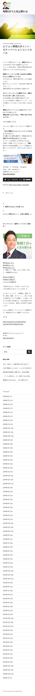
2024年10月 (6, 483)
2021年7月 (6, 638)
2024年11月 (6, 479)
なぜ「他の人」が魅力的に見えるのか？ (16, 364)
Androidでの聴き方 (9, 279)
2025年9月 (6, 440)
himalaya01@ (17, 43)
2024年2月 (6, 515)
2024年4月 (6, 507)
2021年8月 (6, 634)
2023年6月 (6, 547)
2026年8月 (6, 396)
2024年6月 (6, 499)
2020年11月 (6, 670)
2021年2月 (6, 658)
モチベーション (9, 193)
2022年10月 (6, 579)
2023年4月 (6, 555)
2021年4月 (6, 650)
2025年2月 (6, 468)
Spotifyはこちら (9, 265)
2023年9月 (6, 535)
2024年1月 (6, 519)
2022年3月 (6, 606)
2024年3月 (6, 511)
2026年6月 (6, 404)
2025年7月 (6, 448)
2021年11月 (6, 622)
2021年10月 (6, 626)
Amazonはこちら (9, 267)
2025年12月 (6, 428)
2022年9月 (6, 582)
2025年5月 (6, 456)
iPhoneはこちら (9, 263)
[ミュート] (24, 180)
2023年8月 (6, 539)
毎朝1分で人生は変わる (15, 11)
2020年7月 (6, 678)
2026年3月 (6, 416)
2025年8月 (6, 444)
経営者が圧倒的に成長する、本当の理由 (16, 372)
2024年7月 (6, 495)
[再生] (5, 180)
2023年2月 (6, 563)
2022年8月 (6, 586)
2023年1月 (6, 567)
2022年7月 (6, 590)
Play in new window (15, 185)
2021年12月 (6, 618)
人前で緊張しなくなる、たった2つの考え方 (17, 368)
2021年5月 (6, 646)
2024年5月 (6, 503)
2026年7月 (6, 400)
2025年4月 (6, 460)
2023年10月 (6, 531)
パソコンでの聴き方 (9, 282)
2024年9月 (6, 487)
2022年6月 (6, 594)
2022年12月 (6, 571)
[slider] (28, 179)
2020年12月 (6, 666)
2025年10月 (6, 436)
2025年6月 (6, 452)
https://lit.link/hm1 (8, 338)
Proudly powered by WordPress (12, 691)
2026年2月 (6, 420)
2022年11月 (6, 575)
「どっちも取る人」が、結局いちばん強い (17, 376)
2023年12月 (6, 523)
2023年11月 (6, 527)
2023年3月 (6, 559)
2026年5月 (6, 408)
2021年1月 (6, 662)
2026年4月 (6, 412)
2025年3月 (6, 464)
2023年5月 (6, 551)
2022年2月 (6, 610)
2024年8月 (6, 491)
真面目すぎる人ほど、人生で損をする (15, 380)
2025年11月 (6, 432)
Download (26, 185)
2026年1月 (6, 424)
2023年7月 (6, 543)
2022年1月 (6, 614)
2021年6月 (6, 642)
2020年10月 (6, 674)
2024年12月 (6, 476)
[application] (17, 180)
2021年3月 (6, 654)
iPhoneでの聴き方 (9, 277)
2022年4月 (6, 602)
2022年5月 (6, 598)
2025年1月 (6, 472)
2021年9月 (6, 630)
